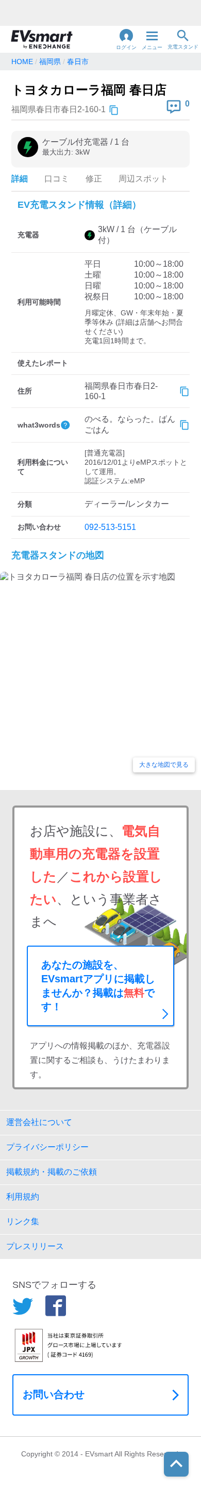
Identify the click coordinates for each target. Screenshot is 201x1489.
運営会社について (39, 1122)
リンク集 (22, 1221)
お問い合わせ (54, 1394)
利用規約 (22, 1196)
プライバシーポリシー (47, 1147)
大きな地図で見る (164, 764)
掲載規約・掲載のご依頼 (51, 1171)
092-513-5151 (110, 527)
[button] (126, 39)
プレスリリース (35, 1246)
